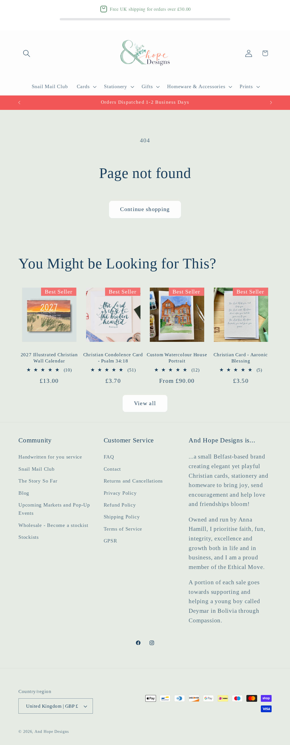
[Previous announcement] (19, 102)
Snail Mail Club (36, 469)
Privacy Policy (120, 493)
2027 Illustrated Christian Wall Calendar (49, 358)
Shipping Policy (122, 517)
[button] (26, 53)
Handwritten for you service (50, 457)
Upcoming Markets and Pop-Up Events (54, 509)
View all (145, 403)
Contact (112, 469)
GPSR (110, 541)
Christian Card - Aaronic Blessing (241, 358)
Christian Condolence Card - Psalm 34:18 (113, 358)
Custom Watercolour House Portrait (177, 358)
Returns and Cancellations (133, 481)
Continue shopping (145, 209)
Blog (23, 493)
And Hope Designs (52, 731)
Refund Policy (120, 505)
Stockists (28, 537)
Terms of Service (123, 529)
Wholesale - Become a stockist (53, 525)
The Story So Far (37, 481)
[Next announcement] (271, 102)
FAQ (109, 457)
